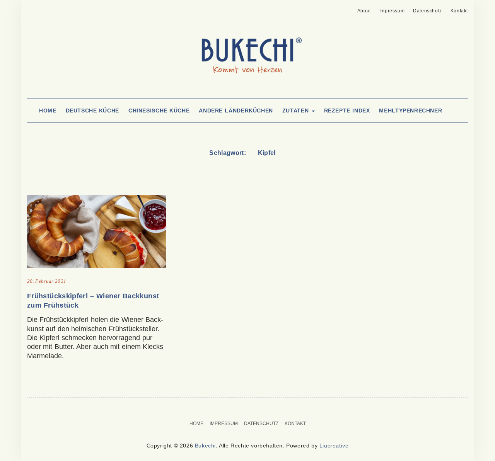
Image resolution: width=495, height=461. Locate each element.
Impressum (392, 11)
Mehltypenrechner (410, 110)
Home (47, 110)
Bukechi (205, 445)
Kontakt (459, 11)
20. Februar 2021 (46, 281)
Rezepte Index (347, 110)
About (364, 11)
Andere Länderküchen (236, 110)
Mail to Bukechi (44, 8)
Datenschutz (427, 11)
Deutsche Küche (92, 110)
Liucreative (334, 445)
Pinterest (32, 8)
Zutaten (296, 110)
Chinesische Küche (158, 110)
